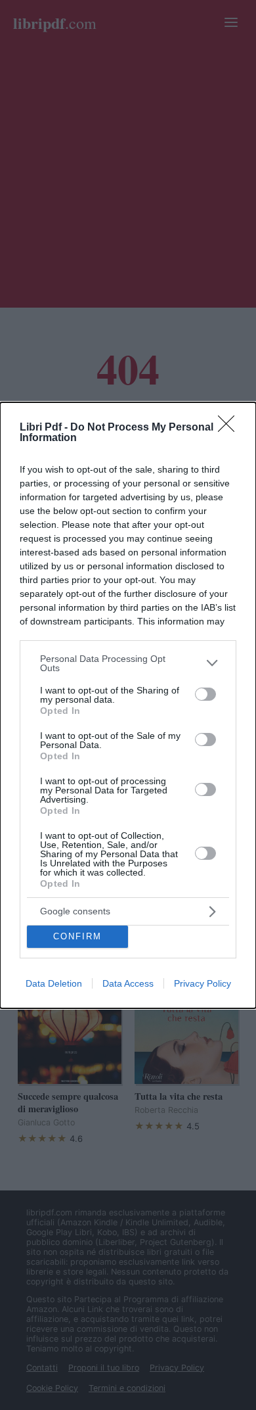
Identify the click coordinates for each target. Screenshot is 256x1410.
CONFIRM (77, 936)
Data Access (128, 983)
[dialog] (128, 705)
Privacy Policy (202, 983)
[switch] (205, 694)
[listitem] (128, 663)
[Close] (230, 427)
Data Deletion (54, 983)
